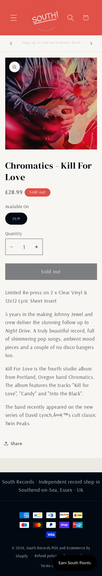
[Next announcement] (91, 43)
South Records (38, 548)
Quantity (13, 233)
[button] (13, 17)
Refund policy (46, 555)
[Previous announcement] (11, 43)
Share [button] (16, 443)
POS (55, 548)
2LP (19, 220)
